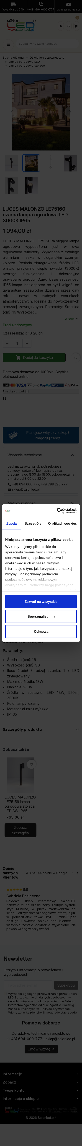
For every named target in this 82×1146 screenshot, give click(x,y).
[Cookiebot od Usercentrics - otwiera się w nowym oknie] (58, 511)
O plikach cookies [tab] (62, 523)
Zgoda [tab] (11, 523)
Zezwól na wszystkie (41, 601)
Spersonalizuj (38, 616)
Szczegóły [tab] (33, 523)
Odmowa (41, 631)
